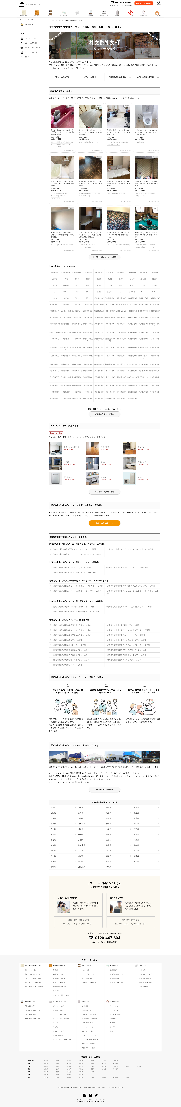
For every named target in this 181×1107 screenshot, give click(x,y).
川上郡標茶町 (54, 398)
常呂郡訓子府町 (110, 364)
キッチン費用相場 (87, 978)
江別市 (110, 285)
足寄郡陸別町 (110, 392)
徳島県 (136, 850)
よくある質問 (110, 1087)
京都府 (80, 840)
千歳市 (77, 292)
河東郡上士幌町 (65, 385)
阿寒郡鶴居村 (76, 398)
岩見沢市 (143, 279)
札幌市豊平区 (121, 272)
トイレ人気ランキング (145, 974)
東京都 (53, 824)
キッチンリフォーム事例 (89, 982)
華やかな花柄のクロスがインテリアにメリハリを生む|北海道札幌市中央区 (118, 238)
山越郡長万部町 (99, 304)
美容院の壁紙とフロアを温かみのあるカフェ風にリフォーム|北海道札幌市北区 (118, 125)
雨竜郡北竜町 (87, 332)
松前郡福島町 (132, 298)
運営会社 (60, 1087)
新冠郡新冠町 (98, 377)
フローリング (57, 991)
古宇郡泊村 (99, 317)
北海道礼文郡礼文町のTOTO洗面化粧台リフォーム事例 (73, 607)
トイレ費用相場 (143, 986)
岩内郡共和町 (76, 317)
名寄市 (154, 285)
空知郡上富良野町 (88, 340)
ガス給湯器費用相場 (87, 1023)
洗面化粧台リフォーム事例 (32, 1018)
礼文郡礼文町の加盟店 (117, 77)
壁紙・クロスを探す (30, 970)
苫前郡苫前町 (121, 347)
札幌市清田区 (76, 272)
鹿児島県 (81, 867)
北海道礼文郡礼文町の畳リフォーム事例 (67, 640)
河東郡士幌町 (54, 385)
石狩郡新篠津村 (110, 298)
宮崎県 (53, 867)
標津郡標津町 (121, 398)
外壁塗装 (112, 1023)
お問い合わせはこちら (104, 523)
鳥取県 (108, 845)
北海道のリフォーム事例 (104, 414)
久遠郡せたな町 (65, 311)
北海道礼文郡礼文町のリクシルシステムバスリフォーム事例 (130, 549)
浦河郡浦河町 (110, 377)
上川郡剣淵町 (143, 339)
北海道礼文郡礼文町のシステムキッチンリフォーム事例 (128, 645)
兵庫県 (136, 840)
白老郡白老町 (132, 371)
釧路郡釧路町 (132, 392)
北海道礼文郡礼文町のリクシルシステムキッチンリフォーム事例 (76, 591)
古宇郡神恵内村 (110, 317)
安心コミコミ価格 (56, 433)
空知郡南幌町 (65, 324)
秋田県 (53, 813)
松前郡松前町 (121, 298)
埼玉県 (108, 818)
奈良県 (53, 845)
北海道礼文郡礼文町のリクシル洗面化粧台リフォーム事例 (129, 607)
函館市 (54, 279)
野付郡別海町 (98, 398)
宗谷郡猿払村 (65, 356)
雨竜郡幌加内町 (88, 347)
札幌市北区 (54, 272)
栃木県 (53, 818)
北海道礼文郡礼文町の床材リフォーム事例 (123, 625)
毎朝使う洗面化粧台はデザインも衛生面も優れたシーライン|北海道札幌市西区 (118, 187)
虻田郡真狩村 (132, 311)
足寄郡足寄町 (98, 392)
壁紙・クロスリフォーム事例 (33, 982)
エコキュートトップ (87, 1027)
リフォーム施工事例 (62, 77)
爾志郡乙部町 (143, 304)
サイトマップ (119, 1087)
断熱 (111, 1031)
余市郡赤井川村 (54, 324)
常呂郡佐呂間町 (132, 364)
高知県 (108, 856)
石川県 (53, 829)
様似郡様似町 (121, 377)
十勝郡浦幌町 (121, 392)
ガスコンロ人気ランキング (61, 1014)
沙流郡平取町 (87, 377)
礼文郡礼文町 (121, 356)
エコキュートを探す (87, 1031)
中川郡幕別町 (54, 392)
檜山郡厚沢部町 (132, 304)
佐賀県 (53, 861)
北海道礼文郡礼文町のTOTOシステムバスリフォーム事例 (74, 549)
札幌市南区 (154, 272)
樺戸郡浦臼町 (143, 324)
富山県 (136, 824)
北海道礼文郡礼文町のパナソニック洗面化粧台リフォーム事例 (76, 612)
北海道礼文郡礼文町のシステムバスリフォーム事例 (126, 640)
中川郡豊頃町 (76, 392)
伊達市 (54, 298)
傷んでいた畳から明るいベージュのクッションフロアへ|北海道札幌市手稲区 (90, 124)
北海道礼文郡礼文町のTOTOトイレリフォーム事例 (71, 568)
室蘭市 (88, 279)
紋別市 (132, 285)
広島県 (80, 850)
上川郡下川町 (154, 339)
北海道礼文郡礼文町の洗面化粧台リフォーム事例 (70, 650)
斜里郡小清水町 (99, 364)
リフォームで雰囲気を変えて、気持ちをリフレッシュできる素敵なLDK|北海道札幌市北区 (90, 228)
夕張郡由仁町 (98, 324)
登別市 (143, 292)
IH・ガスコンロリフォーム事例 (62, 1039)
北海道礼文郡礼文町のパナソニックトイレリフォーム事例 (74, 572)
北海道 (53, 807)
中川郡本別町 (87, 392)
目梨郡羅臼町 (132, 398)
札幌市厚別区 (98, 272)
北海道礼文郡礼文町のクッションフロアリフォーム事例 (128, 630)
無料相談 (145, 3)
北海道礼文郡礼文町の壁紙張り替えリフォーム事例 (71, 625)
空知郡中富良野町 (99, 340)
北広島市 (66, 298)
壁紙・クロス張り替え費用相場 (34, 986)
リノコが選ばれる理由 (145, 77)
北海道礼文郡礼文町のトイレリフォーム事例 (69, 645)
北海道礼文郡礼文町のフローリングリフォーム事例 (71, 630)
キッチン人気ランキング (89, 974)
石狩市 (77, 298)
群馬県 (80, 818)
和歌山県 (81, 845)
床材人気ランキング (59, 974)
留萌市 (54, 285)
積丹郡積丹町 (121, 317)
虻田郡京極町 (54, 317)
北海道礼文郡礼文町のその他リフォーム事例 (124, 660)
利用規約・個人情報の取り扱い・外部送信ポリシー (79, 1087)
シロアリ (112, 1027)
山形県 (80, 813)
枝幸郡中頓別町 (88, 356)
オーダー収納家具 (115, 1014)
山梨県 (108, 829)
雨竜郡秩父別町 (65, 332)
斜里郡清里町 (87, 364)
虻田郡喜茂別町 (154, 311)
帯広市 (110, 279)
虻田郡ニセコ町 (121, 311)
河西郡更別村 (132, 385)
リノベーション (114, 1006)
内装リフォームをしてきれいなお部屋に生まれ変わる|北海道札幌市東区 (146, 176)
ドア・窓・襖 (114, 1010)
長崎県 (80, 861)
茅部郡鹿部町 (65, 304)
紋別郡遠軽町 (143, 364)
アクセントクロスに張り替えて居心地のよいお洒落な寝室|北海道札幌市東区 (62, 226)
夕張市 (132, 279)
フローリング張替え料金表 (61, 995)
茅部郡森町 (77, 304)
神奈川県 (81, 824)
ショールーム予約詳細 (104, 789)
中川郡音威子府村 (65, 348)
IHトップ (55, 1023)
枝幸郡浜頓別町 (77, 356)
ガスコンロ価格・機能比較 (61, 1018)
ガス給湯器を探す (87, 1010)
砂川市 (99, 292)
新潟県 (108, 824)
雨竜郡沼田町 (98, 332)
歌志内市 (110, 292)
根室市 (65, 292)
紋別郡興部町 (65, 371)
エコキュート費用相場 (88, 1043)
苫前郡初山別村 (143, 347)
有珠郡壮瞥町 (121, 371)
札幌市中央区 (65, 272)
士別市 (143, 285)
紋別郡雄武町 (87, 371)
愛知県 (108, 834)
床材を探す (56, 970)
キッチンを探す (86, 970)
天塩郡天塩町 (54, 356)
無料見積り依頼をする (130, 920)
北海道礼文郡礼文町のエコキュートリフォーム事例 (126, 655)
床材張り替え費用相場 (59, 986)
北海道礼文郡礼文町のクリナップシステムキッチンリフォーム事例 (77, 586)
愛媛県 (80, 856)
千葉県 (136, 818)
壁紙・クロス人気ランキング (33, 974)
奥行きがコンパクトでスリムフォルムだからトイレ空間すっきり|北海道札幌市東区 (146, 136)
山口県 (108, 850)
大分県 (136, 861)
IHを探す (55, 1027)
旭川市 (77, 279)
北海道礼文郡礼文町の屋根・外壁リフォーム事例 (70, 660)
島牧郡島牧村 (76, 311)
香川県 (53, 856)
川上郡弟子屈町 (65, 398)
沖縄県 (108, 867)
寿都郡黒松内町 (99, 311)
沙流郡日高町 (76, 377)
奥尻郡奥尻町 (154, 304)
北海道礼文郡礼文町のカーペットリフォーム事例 (126, 635)
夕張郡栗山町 (121, 324)
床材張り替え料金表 (59, 978)
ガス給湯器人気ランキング (89, 1014)
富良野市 (132, 292)
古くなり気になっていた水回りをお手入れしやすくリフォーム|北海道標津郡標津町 (62, 126)
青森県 (80, 807)
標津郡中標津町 (110, 398)
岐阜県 (53, 834)
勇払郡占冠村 (121, 339)
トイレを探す (142, 970)
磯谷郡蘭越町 (110, 311)
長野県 (136, 829)
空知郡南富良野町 (110, 340)
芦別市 (99, 285)
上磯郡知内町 (143, 298)
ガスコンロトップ (58, 1006)
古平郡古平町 (132, 317)
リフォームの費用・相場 (104, 492)
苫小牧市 (66, 285)
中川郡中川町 (76, 347)
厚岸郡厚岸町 (143, 392)
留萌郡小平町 (110, 347)
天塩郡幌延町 (154, 356)
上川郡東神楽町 (121, 332)
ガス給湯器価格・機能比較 (89, 1018)
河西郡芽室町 (110, 385)
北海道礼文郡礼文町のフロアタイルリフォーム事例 (71, 635)
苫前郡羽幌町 (132, 347)
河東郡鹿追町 (76, 385)
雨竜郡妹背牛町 (54, 332)
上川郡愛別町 (154, 332)
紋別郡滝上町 (54, 371)
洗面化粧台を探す (30, 1006)
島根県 (136, 845)
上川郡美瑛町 (76, 339)
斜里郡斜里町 (76, 364)
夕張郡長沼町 (110, 324)
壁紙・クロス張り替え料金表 (33, 978)
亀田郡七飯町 (54, 304)
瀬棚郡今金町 (54, 311)
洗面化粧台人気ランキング (32, 1010)
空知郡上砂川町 (88, 324)
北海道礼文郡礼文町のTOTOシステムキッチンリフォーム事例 (131, 586)
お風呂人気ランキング (116, 974)
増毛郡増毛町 (98, 347)
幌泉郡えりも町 (132, 377)
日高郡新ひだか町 (143, 378)
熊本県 (108, 861)
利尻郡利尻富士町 (143, 357)
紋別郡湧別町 (154, 364)
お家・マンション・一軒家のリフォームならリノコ (90, 1099)
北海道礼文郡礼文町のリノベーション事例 (68, 665)
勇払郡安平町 (54, 377)
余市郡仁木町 (143, 317)
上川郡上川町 (54, 339)
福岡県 (136, 856)
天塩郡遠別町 (154, 347)
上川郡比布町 (143, 332)
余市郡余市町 (154, 317)
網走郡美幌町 (54, 364)
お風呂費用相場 (114, 978)
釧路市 (99, 279)
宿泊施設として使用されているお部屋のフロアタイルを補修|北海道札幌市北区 (90, 176)
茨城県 (136, 813)
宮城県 (136, 807)
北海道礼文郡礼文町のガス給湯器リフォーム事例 (70, 655)
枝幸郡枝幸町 (98, 356)
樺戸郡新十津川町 (154, 325)
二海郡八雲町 (87, 304)
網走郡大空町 (98, 371)
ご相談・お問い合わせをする (78, 920)
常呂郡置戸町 (121, 364)
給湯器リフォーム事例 (88, 1048)
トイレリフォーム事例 (145, 982)
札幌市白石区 (132, 272)
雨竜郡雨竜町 (76, 332)
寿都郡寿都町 (87, 311)
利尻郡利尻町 (132, 356)
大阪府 (108, 840)
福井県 (80, 829)
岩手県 (108, 807)
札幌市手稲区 (87, 272)
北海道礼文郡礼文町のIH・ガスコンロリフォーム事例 (127, 650)
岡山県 (53, 850)
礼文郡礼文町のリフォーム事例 (104, 257)
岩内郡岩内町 (87, 317)
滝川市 (88, 292)
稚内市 (77, 285)
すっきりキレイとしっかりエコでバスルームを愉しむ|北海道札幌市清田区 (62, 190)
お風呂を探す (114, 970)
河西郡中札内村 (121, 385)
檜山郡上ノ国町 (121, 304)
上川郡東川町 (65, 339)
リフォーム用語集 (100, 1087)
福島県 (108, 813)
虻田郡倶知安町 (65, 317)
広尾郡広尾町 (154, 385)
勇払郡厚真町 (143, 371)
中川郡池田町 (65, 392)
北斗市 (88, 298)
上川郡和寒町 (132, 339)
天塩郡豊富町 (110, 356)
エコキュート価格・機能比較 (90, 1039)
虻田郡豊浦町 (110, 371)
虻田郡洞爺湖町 (154, 371)
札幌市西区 (110, 272)
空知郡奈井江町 (77, 324)
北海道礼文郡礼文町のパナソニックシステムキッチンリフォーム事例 (132, 592)
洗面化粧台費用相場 (30, 1014)
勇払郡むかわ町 (65, 377)
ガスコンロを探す (58, 1010)
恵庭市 (154, 292)
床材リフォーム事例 (59, 982)
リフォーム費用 (90, 77)
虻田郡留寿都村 (143, 311)
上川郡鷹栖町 (110, 332)
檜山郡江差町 (110, 304)
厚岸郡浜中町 (154, 392)
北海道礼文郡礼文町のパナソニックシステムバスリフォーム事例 (76, 554)
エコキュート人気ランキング (90, 1035)
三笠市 (54, 292)
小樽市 (65, 279)
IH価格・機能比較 (58, 1035)
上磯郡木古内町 (154, 298)
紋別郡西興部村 (77, 371)
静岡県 (80, 834)
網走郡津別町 (65, 364)
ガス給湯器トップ (87, 1006)
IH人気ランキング (58, 1031)
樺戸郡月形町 (132, 324)
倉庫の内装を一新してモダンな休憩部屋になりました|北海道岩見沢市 (146, 228)
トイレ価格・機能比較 (145, 978)
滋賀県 (53, 840)
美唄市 (88, 285)
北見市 (121, 279)
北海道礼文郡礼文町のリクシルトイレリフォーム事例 (127, 568)
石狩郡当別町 (98, 298)
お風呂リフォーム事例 (116, 982)
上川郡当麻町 (132, 332)
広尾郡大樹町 (143, 385)
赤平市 (121, 285)
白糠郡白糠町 (87, 398)
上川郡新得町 (87, 385)
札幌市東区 (143, 272)
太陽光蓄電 (113, 1018)
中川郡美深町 (54, 347)
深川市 (121, 292)
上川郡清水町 (98, 385)
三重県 (136, 834)
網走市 (154, 279)
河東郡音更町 (154, 377)
